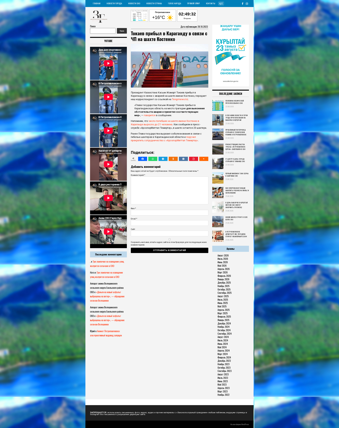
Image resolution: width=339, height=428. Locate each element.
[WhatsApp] (152, 159)
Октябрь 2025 (224, 289)
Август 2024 (223, 337)
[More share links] (203, 159)
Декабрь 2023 (224, 360)
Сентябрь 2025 (225, 292)
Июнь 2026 (223, 262)
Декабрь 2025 (224, 282)
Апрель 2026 (224, 269)
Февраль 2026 (224, 275)
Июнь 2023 (223, 381)
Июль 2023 (223, 377)
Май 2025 (222, 306)
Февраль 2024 (224, 357)
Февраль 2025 (224, 316)
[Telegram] (163, 159)
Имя (133, 208)
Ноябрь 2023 (223, 364)
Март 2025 (223, 313)
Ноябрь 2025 (223, 286)
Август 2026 (223, 255)
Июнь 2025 (223, 303)
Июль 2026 (223, 258)
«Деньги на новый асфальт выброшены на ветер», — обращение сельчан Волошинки (107, 296)
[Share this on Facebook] (142, 159)
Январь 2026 (223, 279)
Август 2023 (223, 374)
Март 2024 (223, 354)
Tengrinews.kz (180, 99)
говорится (150, 115)
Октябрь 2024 (224, 330)
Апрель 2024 (224, 350)
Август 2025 (223, 296)
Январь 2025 (223, 320)
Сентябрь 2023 (225, 371)
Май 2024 (222, 347)
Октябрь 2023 (224, 367)
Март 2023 (223, 391)
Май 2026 (222, 265)
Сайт (133, 229)
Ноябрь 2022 (223, 394)
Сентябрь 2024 (225, 333)
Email (134, 219)
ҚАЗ (221, 3)
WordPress (245, 424)
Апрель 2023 (224, 388)
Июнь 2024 (223, 343)
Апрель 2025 (224, 309)
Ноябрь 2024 (223, 326)
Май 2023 (222, 384)
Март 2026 (223, 272)
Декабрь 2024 (224, 323)
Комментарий (138, 175)
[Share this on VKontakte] (183, 159)
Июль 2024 (223, 340)
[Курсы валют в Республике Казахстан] (139, 16)
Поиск (93, 26)
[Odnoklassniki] (173, 159)
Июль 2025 (223, 299)
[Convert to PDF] (193, 159)
